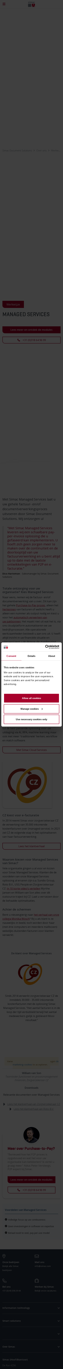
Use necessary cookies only (31, 719)
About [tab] (51, 655)
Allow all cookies (31, 698)
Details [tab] (32, 655)
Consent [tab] (11, 655)
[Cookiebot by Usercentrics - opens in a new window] (45, 647)
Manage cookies (30, 708)
